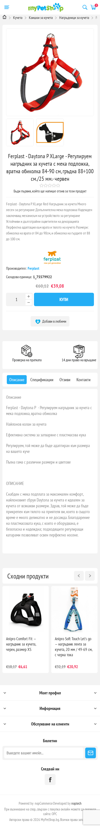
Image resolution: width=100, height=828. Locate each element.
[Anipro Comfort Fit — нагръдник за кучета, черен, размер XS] (25, 609)
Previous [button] (79, 576)
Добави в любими (54, 321)
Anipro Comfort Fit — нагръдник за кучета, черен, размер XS (21, 644)
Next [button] (90, 576)
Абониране (90, 753)
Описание (13, 397)
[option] (25, 629)
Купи (63, 299)
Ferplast (34, 268)
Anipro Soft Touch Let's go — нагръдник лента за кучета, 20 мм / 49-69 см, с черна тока (73, 646)
